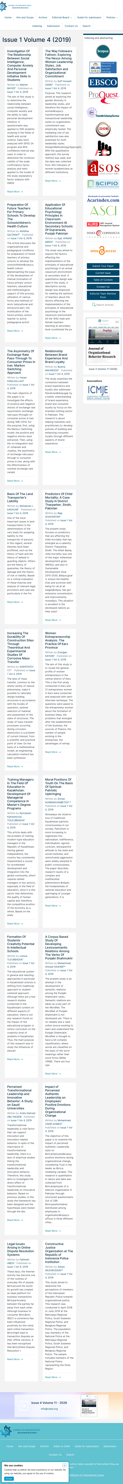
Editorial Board (61, 17)
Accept (9, 1478)
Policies (111, 17)
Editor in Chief (62, 1446)
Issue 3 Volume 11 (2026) (103, 368)
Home (8, 17)
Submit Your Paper (103, 265)
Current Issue (103, 272)
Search (86, 25)
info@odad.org (49, 1408)
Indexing (37, 25)
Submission (53, 25)
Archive (43, 17)
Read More (13, 191)
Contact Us (71, 25)
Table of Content (103, 279)
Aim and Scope (25, 17)
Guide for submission (89, 17)
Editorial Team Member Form (103, 295)
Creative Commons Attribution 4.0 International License (76, 1475)
